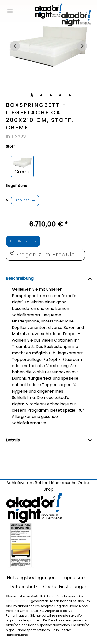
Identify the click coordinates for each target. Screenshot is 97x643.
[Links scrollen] (15, 46)
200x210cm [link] (25, 200)
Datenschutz (23, 587)
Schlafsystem (20, 483)
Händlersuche (63, 483)
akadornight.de (18, 601)
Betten (41, 483)
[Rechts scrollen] (82, 46)
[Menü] (10, 10)
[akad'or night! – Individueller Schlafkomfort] (48, 10)
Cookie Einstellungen (65, 587)
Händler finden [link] (23, 241)
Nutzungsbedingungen (31, 578)
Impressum (73, 578)
